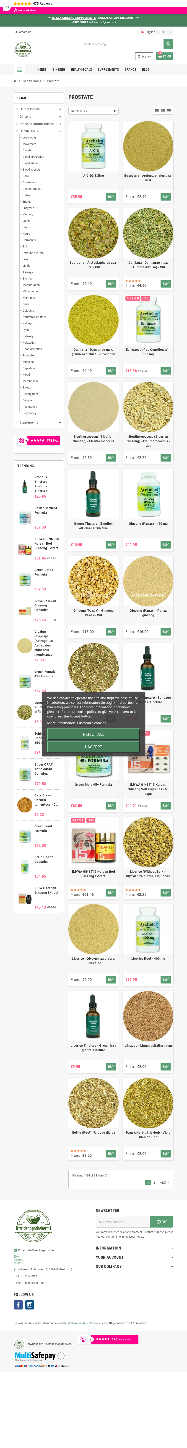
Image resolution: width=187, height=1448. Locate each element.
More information (61, 722)
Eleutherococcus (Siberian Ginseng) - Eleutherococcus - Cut (148, 441)
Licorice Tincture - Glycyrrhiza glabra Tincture (93, 1048)
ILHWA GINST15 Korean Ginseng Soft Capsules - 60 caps (148, 789)
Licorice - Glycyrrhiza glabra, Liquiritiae (93, 961)
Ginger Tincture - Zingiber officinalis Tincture (93, 526)
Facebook (18, 1304)
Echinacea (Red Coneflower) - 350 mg (148, 352)
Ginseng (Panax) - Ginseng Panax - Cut (93, 613)
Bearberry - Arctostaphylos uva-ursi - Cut (93, 265)
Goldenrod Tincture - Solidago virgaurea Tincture (148, 700)
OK (164, 1222)
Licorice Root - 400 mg (148, 958)
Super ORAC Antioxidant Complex (43, 769)
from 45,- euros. (105, 22)
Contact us (24, 32)
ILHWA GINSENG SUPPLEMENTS (74, 17)
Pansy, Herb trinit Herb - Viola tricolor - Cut (148, 1135)
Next (165, 1182)
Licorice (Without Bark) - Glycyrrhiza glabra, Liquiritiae (148, 874)
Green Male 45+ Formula (93, 784)
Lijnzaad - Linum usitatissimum (148, 1045)
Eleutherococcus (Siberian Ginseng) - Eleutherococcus (93, 439)
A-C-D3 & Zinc (93, 175)
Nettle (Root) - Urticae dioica (93, 1132)
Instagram (29, 1304)
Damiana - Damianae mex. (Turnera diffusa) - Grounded (93, 352)
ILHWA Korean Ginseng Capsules (45, 605)
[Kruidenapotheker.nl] (23, 49)
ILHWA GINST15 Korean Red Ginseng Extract (46, 543)
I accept (93, 747)
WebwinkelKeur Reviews (84, 1323)
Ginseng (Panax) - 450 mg (148, 523)
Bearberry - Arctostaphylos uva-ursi (148, 178)
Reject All (93, 734)
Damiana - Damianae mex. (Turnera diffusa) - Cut (148, 265)
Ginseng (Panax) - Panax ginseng (148, 613)
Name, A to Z (79, 110)
